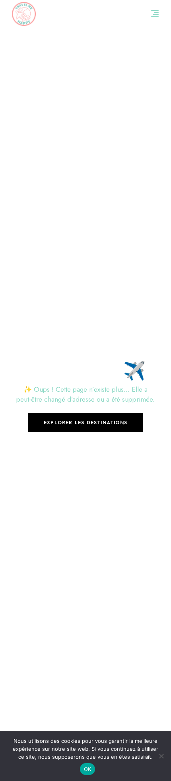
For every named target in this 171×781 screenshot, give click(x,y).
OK (87, 769)
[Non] (161, 756)
